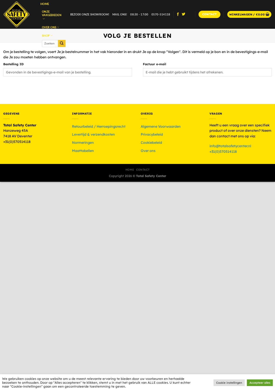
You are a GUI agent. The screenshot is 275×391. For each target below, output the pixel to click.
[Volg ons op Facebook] (178, 14)
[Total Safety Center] (18, 14)
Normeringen (83, 142)
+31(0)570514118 (223, 151)
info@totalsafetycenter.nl (230, 146)
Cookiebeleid (151, 142)
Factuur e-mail (154, 64)
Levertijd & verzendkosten (93, 134)
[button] (249, 14)
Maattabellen (83, 151)
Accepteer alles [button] (259, 382)
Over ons (49, 27)
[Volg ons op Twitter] (183, 14)
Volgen (15, 85)
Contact (143, 169)
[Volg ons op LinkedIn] (189, 14)
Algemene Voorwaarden (161, 126)
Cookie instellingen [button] (229, 382)
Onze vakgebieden (51, 13)
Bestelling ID (13, 64)
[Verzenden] (61, 43)
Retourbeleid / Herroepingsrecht (98, 126)
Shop (46, 35)
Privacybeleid (152, 134)
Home (44, 4)
